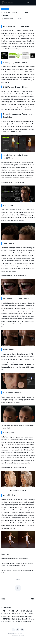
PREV (3, 599)
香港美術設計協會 (8, 18)
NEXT (33, 599)
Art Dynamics (5, 9)
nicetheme (21, 635)
